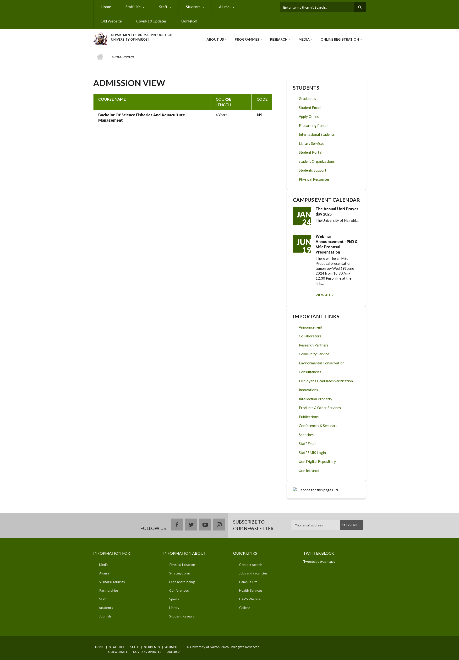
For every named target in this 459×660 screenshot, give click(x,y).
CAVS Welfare (250, 599)
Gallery (244, 608)
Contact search (250, 565)
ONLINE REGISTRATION (340, 39)
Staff (163, 6)
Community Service (314, 354)
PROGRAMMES (247, 39)
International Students (317, 134)
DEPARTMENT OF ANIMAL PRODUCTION (142, 35)
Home (106, 6)
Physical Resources (314, 179)
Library (174, 608)
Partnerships (109, 590)
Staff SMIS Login (312, 452)
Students (193, 6)
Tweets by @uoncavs (319, 561)
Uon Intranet (309, 470)
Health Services (250, 590)
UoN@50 (189, 21)
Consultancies (310, 372)
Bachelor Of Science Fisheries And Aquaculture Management (141, 117)
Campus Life (248, 582)
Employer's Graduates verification (326, 381)
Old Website (111, 21)
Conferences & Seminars (318, 425)
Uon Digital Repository (317, 461)
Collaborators (310, 336)
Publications (309, 417)
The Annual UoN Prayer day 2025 (337, 211)
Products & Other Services (320, 408)
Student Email (310, 107)
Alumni (224, 6)
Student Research (183, 616)
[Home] (100, 38)
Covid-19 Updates (151, 21)
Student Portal (310, 152)
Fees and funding (182, 582)
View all (323, 295)
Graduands (307, 98)
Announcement (310, 327)
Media (304, 39)
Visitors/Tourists (112, 582)
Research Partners (313, 345)
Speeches (306, 435)
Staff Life (133, 6)
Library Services (311, 143)
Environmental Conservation (321, 363)
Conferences (179, 590)
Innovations (308, 390)
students (106, 608)
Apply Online (309, 116)
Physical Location (182, 565)
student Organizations (317, 161)
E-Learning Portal (313, 125)
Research (279, 39)
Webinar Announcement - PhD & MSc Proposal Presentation (337, 244)
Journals (105, 616)
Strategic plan (179, 573)
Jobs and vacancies (253, 573)
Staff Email (307, 443)
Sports (174, 599)
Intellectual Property (315, 399)
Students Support (312, 170)
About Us (215, 39)
